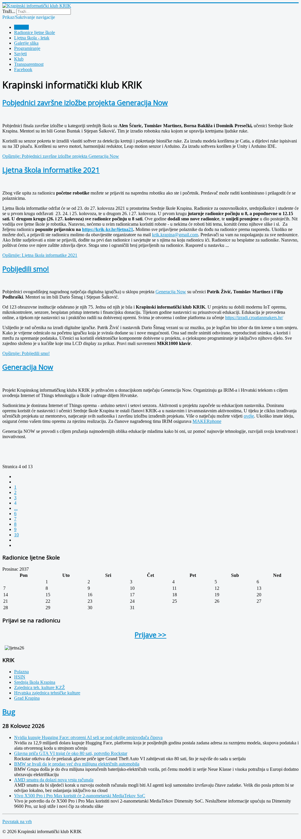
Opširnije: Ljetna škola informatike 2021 (39, 255)
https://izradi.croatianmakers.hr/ (254, 317)
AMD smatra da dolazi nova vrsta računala (53, 779)
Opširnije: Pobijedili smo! (26, 353)
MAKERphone (207, 421)
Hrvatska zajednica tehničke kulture (47, 692)
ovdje (249, 415)
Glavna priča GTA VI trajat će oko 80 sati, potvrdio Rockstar (70, 753)
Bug (8, 711)
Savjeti (20, 53)
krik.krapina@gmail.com (175, 234)
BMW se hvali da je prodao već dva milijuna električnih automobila (76, 763)
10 (16, 534)
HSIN (19, 676)
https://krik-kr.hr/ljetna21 (107, 229)
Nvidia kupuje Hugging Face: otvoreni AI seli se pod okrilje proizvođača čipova (88, 737)
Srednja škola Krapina (34, 682)
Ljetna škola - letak (31, 37)
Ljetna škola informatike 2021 (51, 170)
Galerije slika (26, 43)
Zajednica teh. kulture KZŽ (39, 687)
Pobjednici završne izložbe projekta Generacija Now (85, 102)
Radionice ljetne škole (34, 32)
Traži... (8, 11)
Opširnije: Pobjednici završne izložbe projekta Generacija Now (60, 156)
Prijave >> (150, 634)
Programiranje (27, 48)
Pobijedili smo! (25, 269)
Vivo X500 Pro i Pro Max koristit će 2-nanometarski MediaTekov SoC (79, 795)
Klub (19, 58)
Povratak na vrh (17, 821)
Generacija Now (170, 291)
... (16, 508)
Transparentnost (29, 64)
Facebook (23, 69)
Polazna (21, 27)
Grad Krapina (27, 698)
